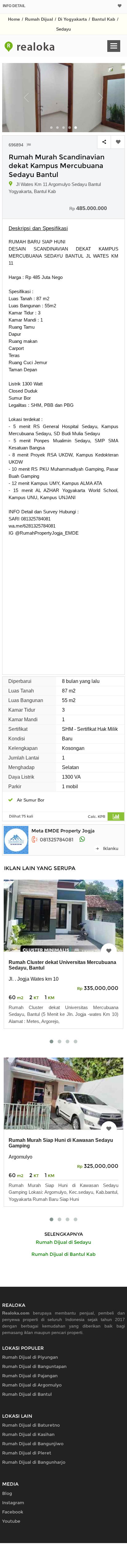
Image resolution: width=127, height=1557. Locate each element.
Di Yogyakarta (72, 19)
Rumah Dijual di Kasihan (28, 1434)
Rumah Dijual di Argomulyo (32, 1385)
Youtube (11, 1521)
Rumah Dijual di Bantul (27, 1394)
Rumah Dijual (39, 19)
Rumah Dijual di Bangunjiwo (32, 1443)
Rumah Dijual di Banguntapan (34, 1366)
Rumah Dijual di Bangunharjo (33, 1462)
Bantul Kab (103, 19)
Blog (7, 1493)
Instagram (13, 1502)
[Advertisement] (63, 603)
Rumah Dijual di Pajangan (30, 1375)
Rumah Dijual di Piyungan (30, 1357)
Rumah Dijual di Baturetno (31, 1425)
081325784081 (56, 840)
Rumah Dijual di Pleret (26, 1453)
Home (14, 19)
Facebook (12, 1512)
